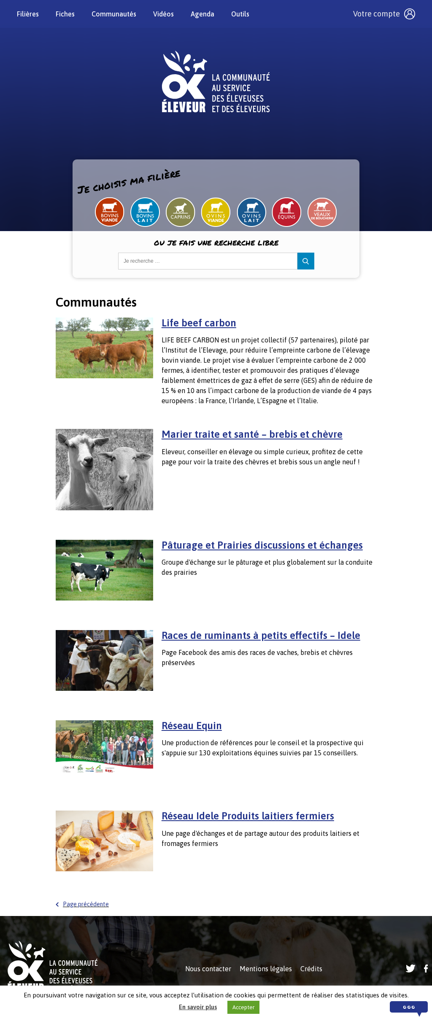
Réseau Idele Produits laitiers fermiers (248, 816)
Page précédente (86, 904)
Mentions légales (266, 969)
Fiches (65, 14)
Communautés (114, 14)
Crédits (311, 969)
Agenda (202, 14)
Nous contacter (208, 969)
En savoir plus (198, 1006)
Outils (240, 14)
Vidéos (163, 14)
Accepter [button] (243, 1007)
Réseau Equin (192, 725)
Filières (28, 14)
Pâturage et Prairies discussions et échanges (262, 545)
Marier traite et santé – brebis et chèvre (252, 434)
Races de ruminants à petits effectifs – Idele (261, 635)
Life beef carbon (199, 323)
